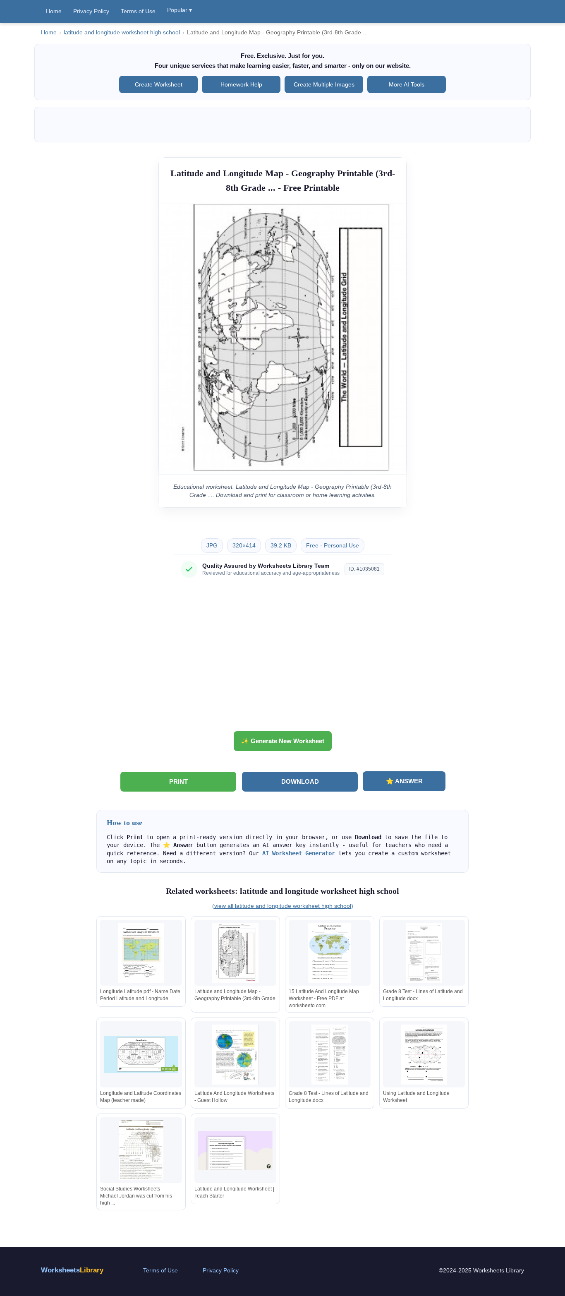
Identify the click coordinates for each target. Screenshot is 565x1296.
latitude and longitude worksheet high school (122, 32)
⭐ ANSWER (404, 781)
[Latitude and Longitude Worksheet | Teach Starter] (235, 1150)
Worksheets (72, 1270)
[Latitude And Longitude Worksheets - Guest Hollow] (235, 1055)
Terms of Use (138, 11)
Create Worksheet (158, 84)
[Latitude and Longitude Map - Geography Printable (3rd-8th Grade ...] (235, 953)
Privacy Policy (91, 11)
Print (178, 781)
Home (54, 11)
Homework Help (241, 84)
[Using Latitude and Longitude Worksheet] (424, 1055)
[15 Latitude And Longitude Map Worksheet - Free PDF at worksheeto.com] (329, 953)
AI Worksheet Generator (298, 853)
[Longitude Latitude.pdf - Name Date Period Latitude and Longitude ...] (141, 953)
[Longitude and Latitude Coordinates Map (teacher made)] (141, 1055)
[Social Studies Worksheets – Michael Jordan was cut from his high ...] (141, 1150)
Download (300, 781)
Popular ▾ (179, 10)
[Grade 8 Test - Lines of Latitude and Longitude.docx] (424, 953)
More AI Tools (406, 84)
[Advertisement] (282, 657)
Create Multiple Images (324, 84)
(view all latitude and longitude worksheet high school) (282, 905)
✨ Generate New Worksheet (282, 740)
